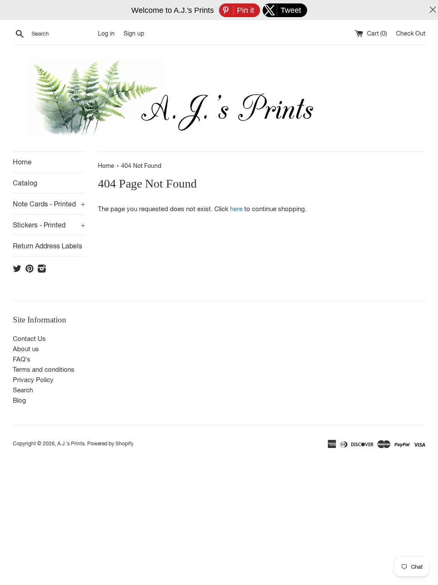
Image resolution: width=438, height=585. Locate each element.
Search (23, 390)
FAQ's (21, 359)
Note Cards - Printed (49, 204)
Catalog (25, 183)
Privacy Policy (33, 379)
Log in (106, 33)
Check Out (410, 33)
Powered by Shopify (110, 444)
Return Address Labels (47, 246)
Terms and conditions (43, 369)
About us (26, 348)
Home (22, 162)
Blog (19, 400)
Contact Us (29, 338)
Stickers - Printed (49, 225)
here (236, 208)
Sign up (134, 33)
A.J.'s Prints (71, 444)
